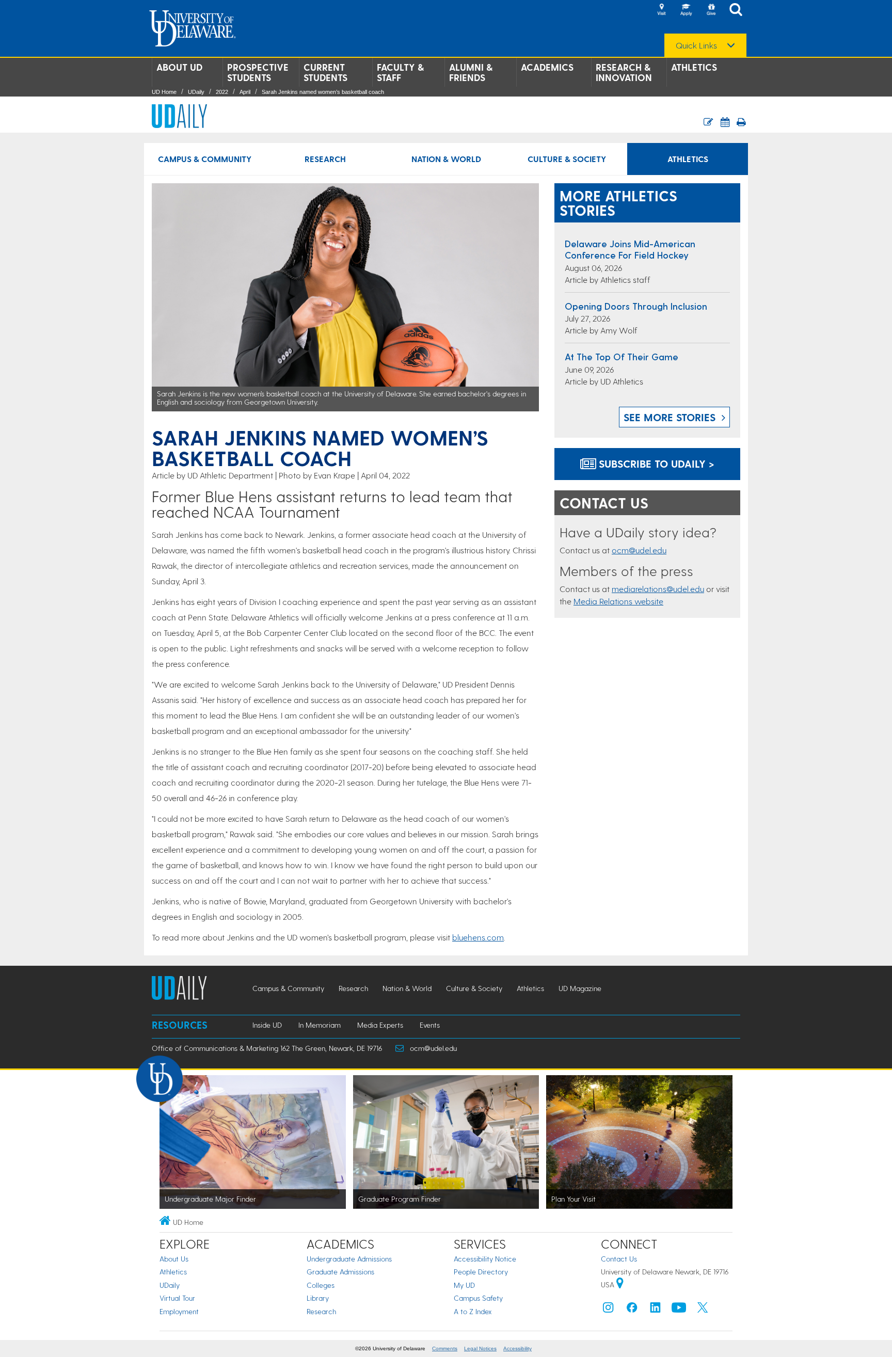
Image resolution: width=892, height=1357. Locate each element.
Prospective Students (258, 72)
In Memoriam (319, 1024)
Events (430, 1024)
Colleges (320, 1285)
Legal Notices (480, 1348)
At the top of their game (621, 356)
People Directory (481, 1271)
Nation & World (446, 159)
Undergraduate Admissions (349, 1258)
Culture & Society (567, 159)
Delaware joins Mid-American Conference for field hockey (630, 249)
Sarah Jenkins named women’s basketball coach (323, 92)
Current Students (325, 72)
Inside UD (267, 1024)
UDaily (196, 92)
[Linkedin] (655, 1309)
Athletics (694, 67)
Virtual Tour (177, 1298)
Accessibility (517, 1348)
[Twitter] (702, 1309)
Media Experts (380, 1024)
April (245, 92)
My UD (464, 1285)
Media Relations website (618, 601)
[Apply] (686, 10)
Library (318, 1298)
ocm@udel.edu (639, 550)
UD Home (164, 92)
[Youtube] (679, 1309)
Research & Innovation (624, 72)
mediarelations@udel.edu (658, 589)
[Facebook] (632, 1309)
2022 (222, 92)
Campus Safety (478, 1298)
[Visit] (661, 10)
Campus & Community (204, 159)
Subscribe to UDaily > (655, 463)
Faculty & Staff (400, 72)
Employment (179, 1311)
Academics (547, 67)
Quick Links (696, 45)
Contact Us (619, 1258)
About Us (174, 1258)
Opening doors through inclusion (636, 305)
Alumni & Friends (470, 72)
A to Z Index (473, 1311)
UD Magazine (580, 988)
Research (325, 159)
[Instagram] (608, 1309)
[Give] (711, 10)
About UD (179, 67)
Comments (444, 1348)
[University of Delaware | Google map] (620, 1284)
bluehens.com (478, 937)
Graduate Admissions (340, 1271)
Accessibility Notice (485, 1258)
